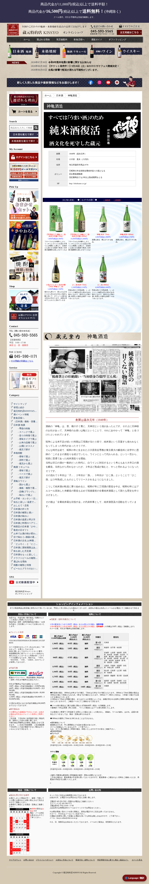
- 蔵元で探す (22, 449)
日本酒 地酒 (19, 425)
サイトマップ (20, 404)
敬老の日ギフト (21, 530)
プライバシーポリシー (44, 860)
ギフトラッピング (117, 39)
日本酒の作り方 (21, 509)
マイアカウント (15, 860)
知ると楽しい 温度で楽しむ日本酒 (30, 502)
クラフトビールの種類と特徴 (28, 558)
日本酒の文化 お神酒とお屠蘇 (28, 540)
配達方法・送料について (85, 860)
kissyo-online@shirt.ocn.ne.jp (67, 818)
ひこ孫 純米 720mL (79, 285)
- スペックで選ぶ (24, 432)
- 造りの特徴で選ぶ (25, 435)
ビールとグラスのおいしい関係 (29, 568)
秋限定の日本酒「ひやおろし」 (29, 526)
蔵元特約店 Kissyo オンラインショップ (23, 592)
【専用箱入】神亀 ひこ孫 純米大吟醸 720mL (56, 235)
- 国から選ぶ (22, 484)
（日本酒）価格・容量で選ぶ (28, 421)
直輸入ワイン (20, 481)
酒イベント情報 (21, 414)
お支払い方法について (64, 860)
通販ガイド (96, 39)
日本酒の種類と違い (23, 512)
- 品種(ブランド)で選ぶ (27, 491)
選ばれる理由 (43, 39)
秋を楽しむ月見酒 (22, 551)
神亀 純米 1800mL (127, 234)
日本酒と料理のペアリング (27, 523)
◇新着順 (117, 200)
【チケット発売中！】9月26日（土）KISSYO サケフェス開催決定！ (83, 66)
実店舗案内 (61, 39)
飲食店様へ (79, 39)
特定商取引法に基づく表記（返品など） (113, 860)
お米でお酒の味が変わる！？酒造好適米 (33, 533)
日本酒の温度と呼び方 (24, 519)
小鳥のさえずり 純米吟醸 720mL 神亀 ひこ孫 (56, 286)
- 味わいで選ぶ (23, 495)
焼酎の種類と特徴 (22, 565)
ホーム (27, 39)
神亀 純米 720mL (103, 234)
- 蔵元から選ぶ (23, 463)
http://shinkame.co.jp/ (78, 183)
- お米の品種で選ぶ (25, 442)
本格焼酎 (18, 453)
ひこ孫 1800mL (103, 285)
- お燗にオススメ (24, 446)
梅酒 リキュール (21, 467)
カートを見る (137, 860)
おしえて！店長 (21, 505)
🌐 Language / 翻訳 (134, 878)
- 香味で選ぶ (22, 456)
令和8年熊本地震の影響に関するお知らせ (69, 62)
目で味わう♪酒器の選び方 (26, 537)
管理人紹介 (19, 407)
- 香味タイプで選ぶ (25, 439)
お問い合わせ (28, 860)
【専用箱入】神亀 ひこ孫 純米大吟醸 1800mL (79, 235)
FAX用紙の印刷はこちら (22, 361)
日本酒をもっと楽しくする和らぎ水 (31, 554)
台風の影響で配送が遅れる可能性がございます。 (74, 70)
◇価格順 (106, 200)
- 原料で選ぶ (22, 460)
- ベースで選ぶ (23, 474)
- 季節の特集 (22, 428)
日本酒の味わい (21, 516)
